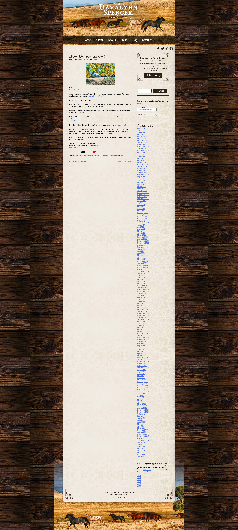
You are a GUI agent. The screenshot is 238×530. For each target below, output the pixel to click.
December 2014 (143, 410)
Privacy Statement (119, 498)
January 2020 (142, 287)
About (99, 40)
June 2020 (141, 277)
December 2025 (143, 144)
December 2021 (143, 241)
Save (95, 152)
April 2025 (141, 160)
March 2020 (141, 283)
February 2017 (142, 358)
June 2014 (141, 422)
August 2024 (141, 177)
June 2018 (141, 325)
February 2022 (142, 237)
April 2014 (141, 426)
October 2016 (142, 366)
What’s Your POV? (125, 161)
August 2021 (141, 249)
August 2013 (141, 442)
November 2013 (143, 436)
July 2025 (140, 154)
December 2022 (143, 217)
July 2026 (140, 130)
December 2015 (143, 386)
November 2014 (143, 412)
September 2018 (143, 319)
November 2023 (143, 195)
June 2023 (141, 205)
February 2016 (142, 382)
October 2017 (142, 341)
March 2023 (141, 211)
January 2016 (142, 384)
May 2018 (140, 327)
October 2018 (142, 317)
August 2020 (141, 273)
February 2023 (142, 213)
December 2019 (143, 289)
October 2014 (142, 414)
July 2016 (140, 372)
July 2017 (140, 348)
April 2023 (141, 209)
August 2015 (141, 394)
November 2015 (143, 388)
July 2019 (140, 299)
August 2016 (141, 370)
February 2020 (142, 285)
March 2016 (141, 380)
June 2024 (141, 181)
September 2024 (143, 175)
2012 (139, 478)
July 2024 (140, 179)
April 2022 (141, 233)
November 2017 (143, 339)
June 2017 (141, 350)
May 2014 (140, 424)
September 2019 (143, 295)
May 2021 (140, 255)
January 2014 (142, 432)
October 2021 (142, 245)
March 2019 (141, 307)
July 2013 (140, 444)
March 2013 (141, 452)
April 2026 (141, 136)
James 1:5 (72, 121)
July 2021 (140, 251)
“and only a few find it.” (96, 96)
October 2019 (142, 293)
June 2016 (141, 374)
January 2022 (142, 239)
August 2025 (141, 152)
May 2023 (140, 207)
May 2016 (140, 376)
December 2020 (143, 265)
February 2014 (142, 430)
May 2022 (140, 231)
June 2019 (141, 301)
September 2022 (143, 223)
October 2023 (142, 197)
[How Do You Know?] (100, 74)
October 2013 (142, 438)
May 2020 (140, 279)
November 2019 (143, 291)
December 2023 (143, 193)
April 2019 (141, 305)
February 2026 (142, 140)
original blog (147, 470)
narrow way (90, 155)
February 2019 (142, 309)
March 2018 (141, 331)
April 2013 (141, 450)
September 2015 (143, 392)
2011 (139, 480)
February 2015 (142, 406)
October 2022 (142, 221)
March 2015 (141, 404)
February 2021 (142, 261)
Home (87, 40)
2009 (139, 484)
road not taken (111, 155)
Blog (134, 40)
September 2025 (143, 150)
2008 (139, 486)
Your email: (141, 107)
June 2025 (141, 156)
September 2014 (143, 416)
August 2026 (141, 128)
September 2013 (143, 440)
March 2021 (141, 259)
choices (76, 155)
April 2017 (141, 354)
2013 (139, 476)
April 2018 (141, 329)
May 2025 (140, 158)
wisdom (122, 155)
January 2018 (142, 335)
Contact (147, 40)
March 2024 (141, 187)
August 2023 (141, 201)
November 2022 (143, 219)
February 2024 (142, 189)
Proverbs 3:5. (74, 148)
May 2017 (140, 352)
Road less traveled (100, 155)
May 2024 (140, 183)
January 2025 (142, 167)
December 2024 (143, 168)
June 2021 (141, 253)
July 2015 (140, 396)
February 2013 (142, 454)
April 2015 (141, 402)
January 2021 (142, 263)
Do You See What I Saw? (78, 161)
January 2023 (142, 215)
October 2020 (142, 269)
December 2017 (143, 337)
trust (117, 155)
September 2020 (143, 271)
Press (123, 40)
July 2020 (140, 275)
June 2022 (141, 229)
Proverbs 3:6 (121, 125)
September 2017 (143, 343)
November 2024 (143, 171)
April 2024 (141, 185)
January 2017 (142, 360)
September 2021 (143, 247)
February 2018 (142, 333)
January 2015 (142, 408)
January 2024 (142, 191)
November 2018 (143, 315)
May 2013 (140, 448)
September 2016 (143, 368)
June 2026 (141, 132)
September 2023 (143, 199)
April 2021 (141, 257)
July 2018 (140, 323)
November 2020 (143, 267)
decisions (83, 155)
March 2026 (141, 138)
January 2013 (142, 456)
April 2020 (141, 281)
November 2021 (143, 243)
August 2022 (141, 225)
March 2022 (141, 235)
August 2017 (141, 346)
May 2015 (140, 400)
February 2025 (142, 164)
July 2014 (140, 420)
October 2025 (142, 148)
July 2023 (140, 203)
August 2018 (141, 321)
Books (112, 40)
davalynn (95, 59)
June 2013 (141, 446)
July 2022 (140, 227)
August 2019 (141, 297)
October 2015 (142, 390)
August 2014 (141, 418)
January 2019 (142, 311)
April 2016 (141, 378)
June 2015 (141, 398)
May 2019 (140, 303)
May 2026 (140, 134)
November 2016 (143, 364)
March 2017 (141, 356)
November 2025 (143, 146)
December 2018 (143, 313)
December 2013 (143, 434)
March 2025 (141, 163)
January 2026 (142, 142)
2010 (139, 482)
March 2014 (141, 428)
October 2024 (142, 173)
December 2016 (143, 362)
